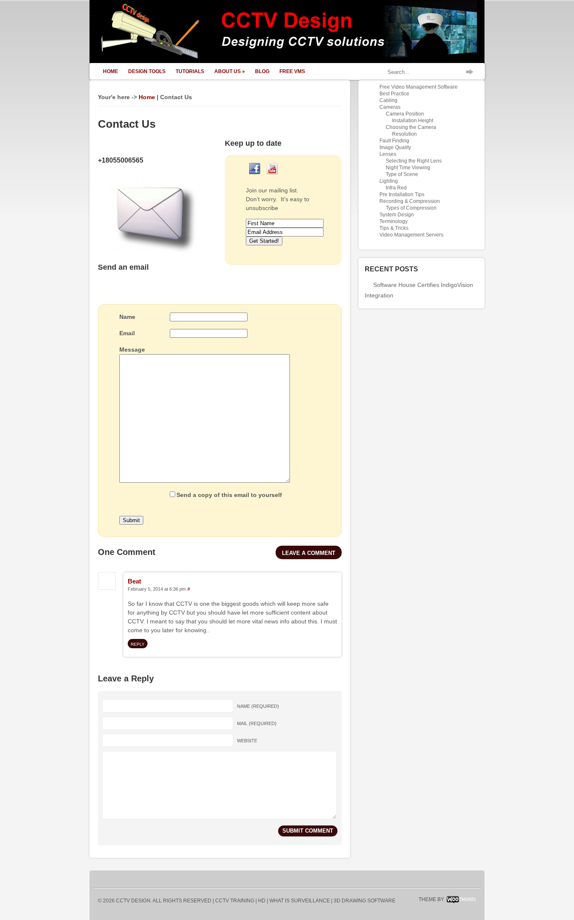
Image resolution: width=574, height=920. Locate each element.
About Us (229, 71)
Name (127, 316)
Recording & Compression (409, 201)
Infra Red (396, 188)
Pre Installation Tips (401, 194)
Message (132, 349)
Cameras (389, 107)
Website (247, 740)
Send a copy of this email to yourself (229, 495)
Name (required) (258, 706)
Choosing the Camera (411, 127)
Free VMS (292, 71)
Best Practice (394, 94)
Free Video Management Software (418, 87)
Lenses (387, 154)
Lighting (388, 181)
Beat (134, 581)
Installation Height (412, 121)
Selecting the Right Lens (414, 161)
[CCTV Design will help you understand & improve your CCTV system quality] (287, 61)
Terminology (393, 221)
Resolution (404, 134)
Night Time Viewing (408, 168)
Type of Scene (402, 174)
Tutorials (190, 71)
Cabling (388, 100)
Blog (262, 71)
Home (110, 71)
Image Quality (395, 147)
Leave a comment (308, 553)
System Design (396, 215)
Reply (138, 644)
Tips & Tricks (393, 228)
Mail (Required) (256, 723)
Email (127, 333)
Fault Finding (394, 141)
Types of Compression (411, 208)
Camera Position (405, 114)
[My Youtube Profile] (272, 175)
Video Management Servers (411, 235)
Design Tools (147, 71)
